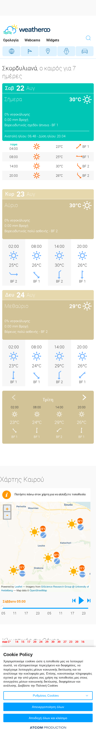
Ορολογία (11, 40)
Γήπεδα (30, 51)
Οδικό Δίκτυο (85, 51)
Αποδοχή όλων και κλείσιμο (48, 718)
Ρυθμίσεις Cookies (46, 695)
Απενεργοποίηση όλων (48, 707)
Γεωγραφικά (11, 51)
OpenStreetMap (38, 590)
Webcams (32, 40)
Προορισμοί (48, 51)
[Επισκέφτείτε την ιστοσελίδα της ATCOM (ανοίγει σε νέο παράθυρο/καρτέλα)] (48, 727)
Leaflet (18, 586)
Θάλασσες (66, 51)
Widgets (52, 40)
